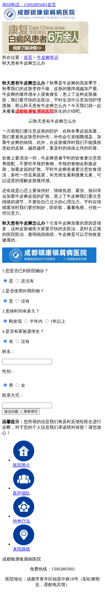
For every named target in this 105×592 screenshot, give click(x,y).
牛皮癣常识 (47, 57)
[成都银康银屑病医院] (39, 19)
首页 (51, 4)
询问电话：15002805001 (24, 4)
